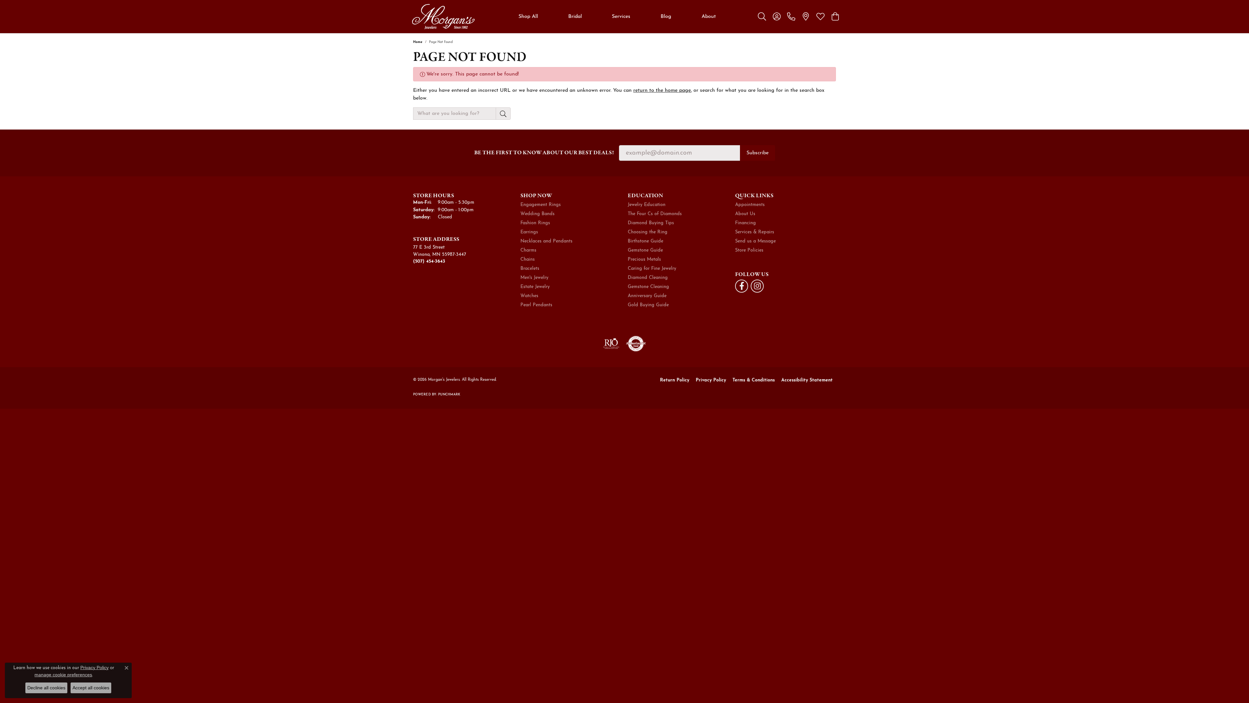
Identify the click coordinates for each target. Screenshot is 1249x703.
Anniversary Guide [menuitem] (647, 296)
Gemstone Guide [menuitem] (645, 250)
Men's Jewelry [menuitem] (534, 277)
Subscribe (757, 153)
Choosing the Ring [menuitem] (647, 232)
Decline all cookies (46, 687)
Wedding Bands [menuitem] (537, 214)
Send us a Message (755, 241)
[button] (762, 16)
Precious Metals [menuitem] (644, 259)
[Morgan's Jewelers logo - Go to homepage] (443, 16)
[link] (791, 16)
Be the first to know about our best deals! (544, 152)
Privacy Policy (711, 380)
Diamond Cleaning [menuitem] (648, 277)
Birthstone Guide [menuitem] (645, 241)
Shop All (528, 16)
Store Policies (749, 250)
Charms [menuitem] (528, 250)
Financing (745, 223)
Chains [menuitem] (527, 259)
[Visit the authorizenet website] (636, 344)
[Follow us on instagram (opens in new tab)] (757, 286)
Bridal (575, 16)
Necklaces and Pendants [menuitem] (546, 241)
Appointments (750, 204)
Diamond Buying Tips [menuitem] (651, 223)
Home (418, 42)
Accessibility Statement (807, 380)
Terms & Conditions (753, 380)
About (709, 16)
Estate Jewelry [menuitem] (535, 286)
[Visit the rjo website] (611, 344)
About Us (745, 214)
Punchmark (449, 394)
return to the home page (662, 90)
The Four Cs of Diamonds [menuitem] (655, 214)
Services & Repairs (754, 232)
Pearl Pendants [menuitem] (536, 305)
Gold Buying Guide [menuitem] (648, 305)
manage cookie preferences (63, 674)
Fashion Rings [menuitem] (535, 223)
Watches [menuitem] (529, 296)
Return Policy (674, 380)
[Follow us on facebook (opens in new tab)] (741, 286)
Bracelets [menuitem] (529, 268)
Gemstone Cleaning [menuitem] (648, 286)
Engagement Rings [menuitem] (540, 204)
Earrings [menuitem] (529, 232)
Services (621, 16)
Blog (666, 16)
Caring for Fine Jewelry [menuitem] (652, 268)
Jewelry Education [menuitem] (646, 204)
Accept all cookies (91, 687)
